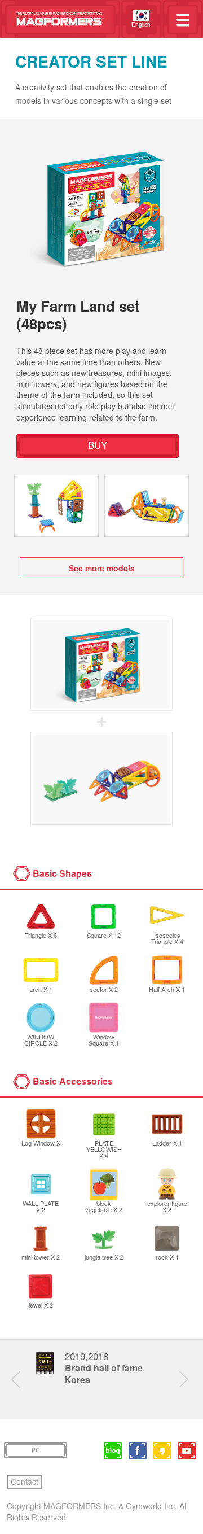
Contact (24, 1481)
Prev (20, 1380)
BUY (97, 445)
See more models (102, 568)
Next (188, 1380)
